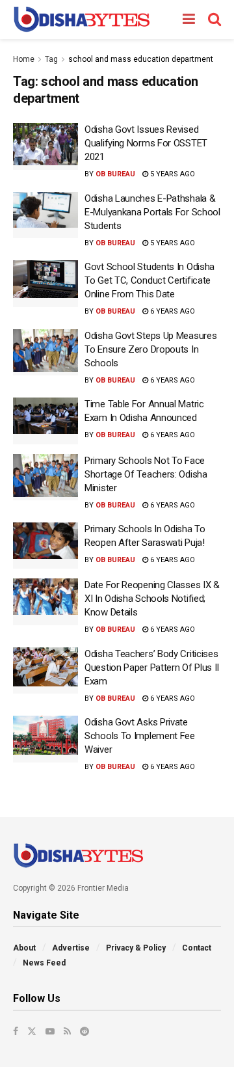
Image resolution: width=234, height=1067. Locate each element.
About (24, 947)
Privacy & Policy (136, 947)
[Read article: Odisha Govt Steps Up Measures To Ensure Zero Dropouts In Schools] (45, 352)
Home (23, 59)
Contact (196, 947)
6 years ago (171, 311)
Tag (51, 59)
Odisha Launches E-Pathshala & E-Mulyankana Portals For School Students (152, 212)
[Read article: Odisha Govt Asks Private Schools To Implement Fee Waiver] (45, 739)
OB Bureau (115, 174)
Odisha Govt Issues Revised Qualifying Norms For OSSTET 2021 (145, 143)
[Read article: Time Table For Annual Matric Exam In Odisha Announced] (45, 421)
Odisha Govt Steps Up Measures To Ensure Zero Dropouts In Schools (150, 349)
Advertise (71, 947)
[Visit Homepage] (81, 20)
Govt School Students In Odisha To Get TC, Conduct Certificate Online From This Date (149, 280)
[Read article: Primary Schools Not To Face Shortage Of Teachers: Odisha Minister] (45, 477)
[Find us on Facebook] (15, 1031)
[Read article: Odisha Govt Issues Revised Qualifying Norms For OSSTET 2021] (45, 146)
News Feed (44, 962)
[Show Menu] (189, 19)
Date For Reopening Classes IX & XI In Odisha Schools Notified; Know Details (152, 598)
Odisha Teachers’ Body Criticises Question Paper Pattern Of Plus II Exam (151, 667)
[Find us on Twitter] (31, 1031)
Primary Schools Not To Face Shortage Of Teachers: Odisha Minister (145, 474)
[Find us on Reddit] (84, 1031)
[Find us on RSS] (67, 1031)
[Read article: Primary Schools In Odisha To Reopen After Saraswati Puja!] (45, 545)
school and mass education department (140, 59)
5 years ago (171, 174)
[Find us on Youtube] (50, 1031)
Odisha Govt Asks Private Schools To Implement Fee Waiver (139, 735)
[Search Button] (214, 19)
